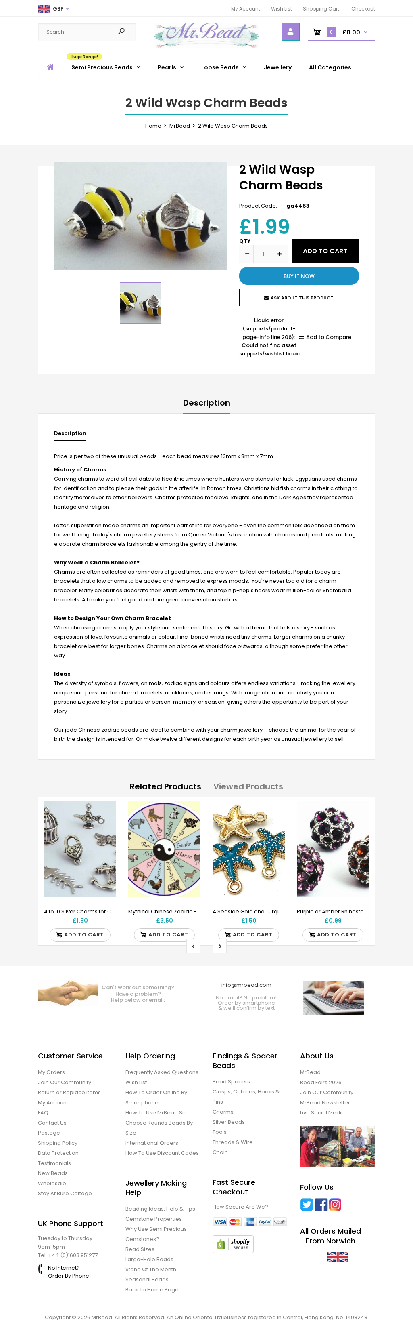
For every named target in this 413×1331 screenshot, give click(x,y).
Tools (220, 1132)
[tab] (70, 435)
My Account (245, 8)
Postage (49, 1133)
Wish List (281, 8)
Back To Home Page (152, 1289)
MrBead (310, 1072)
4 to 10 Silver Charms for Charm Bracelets (98, 911)
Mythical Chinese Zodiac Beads (169, 911)
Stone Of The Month (150, 1269)
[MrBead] (206, 46)
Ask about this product (302, 297)
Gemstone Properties (153, 1219)
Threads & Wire (233, 1142)
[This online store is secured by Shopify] (233, 1251)
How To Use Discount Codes (162, 1153)
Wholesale (52, 1183)
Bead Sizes (139, 1249)
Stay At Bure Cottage (65, 1193)
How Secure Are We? (240, 1207)
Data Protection (58, 1153)
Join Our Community (64, 1082)
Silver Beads (229, 1122)
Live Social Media (322, 1113)
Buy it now (299, 276)
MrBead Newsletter (325, 1102)
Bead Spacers (231, 1081)
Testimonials (54, 1163)
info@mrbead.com (246, 985)
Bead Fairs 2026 (321, 1082)
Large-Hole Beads (149, 1259)
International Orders (151, 1143)
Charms (223, 1112)
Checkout (363, 8)
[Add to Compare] (105, 828)
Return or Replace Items (69, 1092)
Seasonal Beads (147, 1279)
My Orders (51, 1072)
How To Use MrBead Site (157, 1113)
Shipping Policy (57, 1143)
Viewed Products (248, 786)
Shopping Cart (321, 8)
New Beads (53, 1173)
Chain (220, 1152)
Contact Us (52, 1123)
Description (206, 402)
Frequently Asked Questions (161, 1072)
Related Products (165, 786)
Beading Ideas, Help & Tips (160, 1209)
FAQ (43, 1113)
